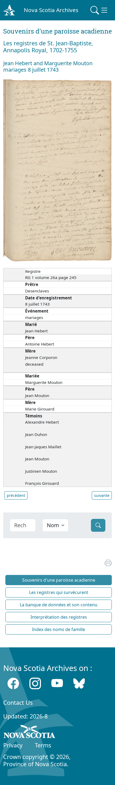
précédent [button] (16, 495)
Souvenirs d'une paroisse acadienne (58, 580)
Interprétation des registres (58, 617)
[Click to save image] (57, 170)
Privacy (12, 745)
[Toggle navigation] (99, 10)
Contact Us (18, 702)
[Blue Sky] (79, 683)
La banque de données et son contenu (58, 605)
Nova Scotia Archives (51, 10)
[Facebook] (13, 683)
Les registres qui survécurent (58, 592)
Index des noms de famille (58, 629)
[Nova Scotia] (29, 732)
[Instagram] (35, 683)
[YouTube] (57, 683)
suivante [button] (101, 495)
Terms (43, 745)
